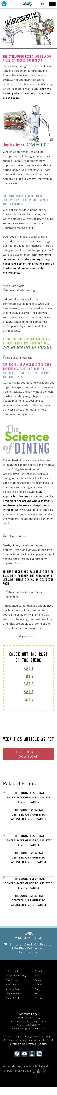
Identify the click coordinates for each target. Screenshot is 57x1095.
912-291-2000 (32, 1025)
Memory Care (13, 989)
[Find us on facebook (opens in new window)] (17, 1054)
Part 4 (28, 692)
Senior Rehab (13, 998)
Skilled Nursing (13, 993)
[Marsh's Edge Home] (28, 935)
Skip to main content (41, 12)
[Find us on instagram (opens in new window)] (32, 1054)
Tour (37, 989)
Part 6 (28, 699)
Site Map (39, 998)
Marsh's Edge (31, 1066)
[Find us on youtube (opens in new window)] (24, 1054)
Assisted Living (13, 984)
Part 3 (28, 684)
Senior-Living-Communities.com (28, 1043)
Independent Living (16, 975)
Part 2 (28, 676)
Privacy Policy (22, 1070)
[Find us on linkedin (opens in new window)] (39, 1054)
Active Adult (12, 971)
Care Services (13, 980)
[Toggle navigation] (52, 4)
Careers (39, 984)
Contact (39, 980)
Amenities (40, 971)
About (38, 975)
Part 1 (28, 669)
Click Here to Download (28, 754)
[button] (4, 3)
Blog (37, 993)
